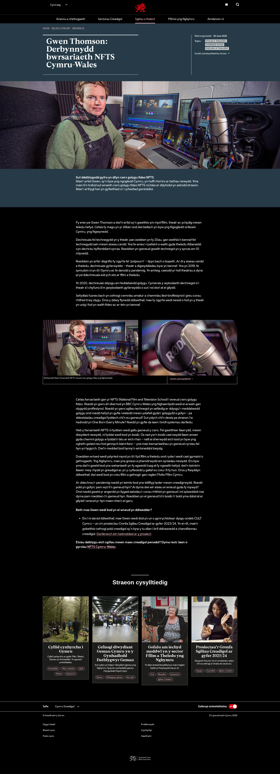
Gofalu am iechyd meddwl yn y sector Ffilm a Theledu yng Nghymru (165, 653)
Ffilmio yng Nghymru (181, 19)
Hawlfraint (146, 736)
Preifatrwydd (147, 724)
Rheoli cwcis (49, 730)
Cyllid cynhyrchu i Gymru (65, 648)
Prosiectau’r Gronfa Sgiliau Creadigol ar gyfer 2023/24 (214, 651)
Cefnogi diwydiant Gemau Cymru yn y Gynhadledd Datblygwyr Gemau (115, 653)
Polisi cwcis (48, 736)
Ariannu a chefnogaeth (70, 19)
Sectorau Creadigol (110, 19)
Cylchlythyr (146, 730)
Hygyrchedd (49, 724)
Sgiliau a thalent (145, 19)
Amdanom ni (215, 19)
